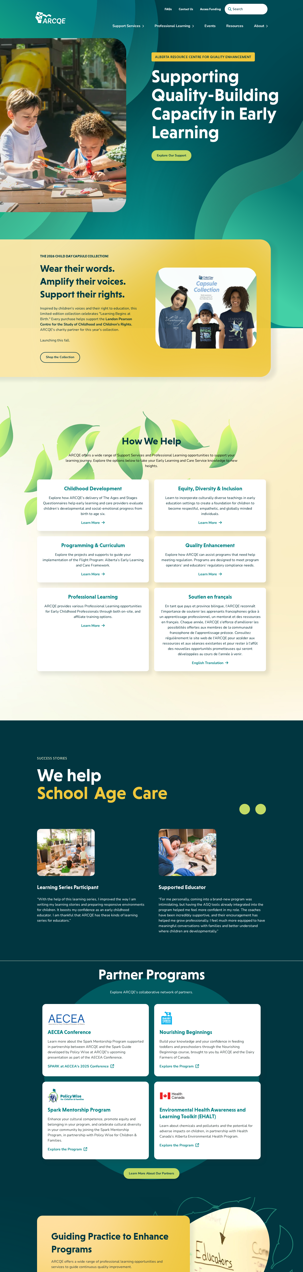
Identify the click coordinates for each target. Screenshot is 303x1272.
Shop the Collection (60, 357)
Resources (234, 26)
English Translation (207, 663)
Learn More (90, 523)
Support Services (126, 26)
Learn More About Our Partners (151, 1173)
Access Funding (210, 9)
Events (210, 26)
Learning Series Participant (67, 887)
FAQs (168, 9)
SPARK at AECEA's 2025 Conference (78, 1066)
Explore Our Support (171, 155)
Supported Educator (182, 887)
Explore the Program (176, 1066)
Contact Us (186, 9)
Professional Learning (172, 26)
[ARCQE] (50, 18)
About (259, 26)
